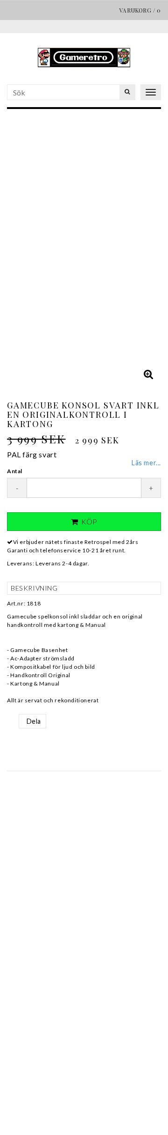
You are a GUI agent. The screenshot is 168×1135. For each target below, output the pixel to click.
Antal (14, 471)
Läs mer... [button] (146, 463)
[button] (148, 374)
